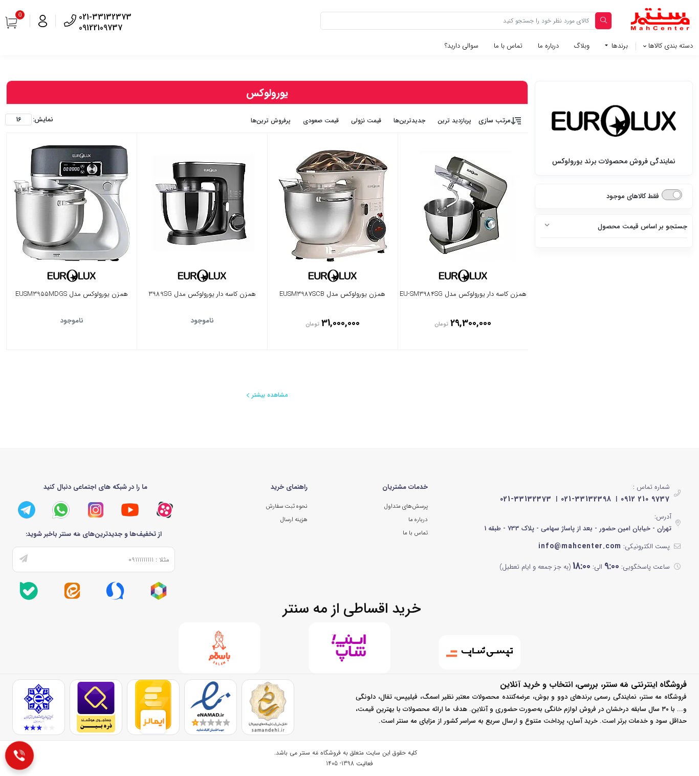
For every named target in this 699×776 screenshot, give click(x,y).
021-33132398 (586, 499)
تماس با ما (508, 45)
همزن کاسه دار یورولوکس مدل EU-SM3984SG (463, 294)
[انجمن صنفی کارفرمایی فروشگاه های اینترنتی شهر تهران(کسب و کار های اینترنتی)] (38, 706)
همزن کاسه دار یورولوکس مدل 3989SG (202, 294)
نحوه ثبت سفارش (287, 506)
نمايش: (43, 119)
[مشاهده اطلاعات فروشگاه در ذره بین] (96, 706)
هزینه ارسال (294, 519)
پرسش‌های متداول (406, 506)
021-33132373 (526, 499)
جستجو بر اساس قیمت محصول (642, 226)
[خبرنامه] (23, 559)
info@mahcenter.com (579, 546)
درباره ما (548, 45)
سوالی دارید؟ (461, 45)
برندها (618, 45)
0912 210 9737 (645, 499)
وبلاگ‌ (581, 45)
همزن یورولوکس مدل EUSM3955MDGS (71, 294)
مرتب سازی (494, 120)
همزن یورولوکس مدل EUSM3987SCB (332, 294)
